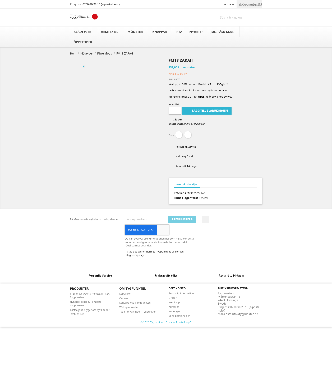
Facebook (205, 219)
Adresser (174, 306)
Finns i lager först (186, 198)
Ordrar (173, 297)
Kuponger (174, 311)
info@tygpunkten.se (245, 314)
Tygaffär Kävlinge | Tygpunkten (137, 311)
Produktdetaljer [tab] (186, 184)
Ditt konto (177, 288)
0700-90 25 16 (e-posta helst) (101, 4)
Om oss (123, 298)
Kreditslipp (175, 302)
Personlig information (181, 293)
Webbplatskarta (128, 307)
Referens (180, 193)
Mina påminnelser (179, 315)
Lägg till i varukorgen (207, 110)
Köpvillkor (125, 293)
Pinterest (187, 134)
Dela (178, 134)
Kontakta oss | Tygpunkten (135, 302)
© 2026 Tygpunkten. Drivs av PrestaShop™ (166, 322)
